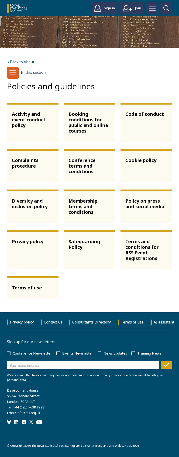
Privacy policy (27, 241)
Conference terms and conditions (82, 166)
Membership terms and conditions (83, 206)
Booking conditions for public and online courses (88, 122)
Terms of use (27, 288)
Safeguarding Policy (84, 244)
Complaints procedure (25, 163)
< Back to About (20, 61)
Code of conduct (144, 114)
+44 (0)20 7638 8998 (28, 407)
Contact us (53, 322)
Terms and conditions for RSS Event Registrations (142, 249)
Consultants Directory (91, 322)
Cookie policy (140, 160)
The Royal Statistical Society (49, 446)
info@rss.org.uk (28, 413)
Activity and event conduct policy (29, 119)
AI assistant (164, 322)
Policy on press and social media (144, 204)
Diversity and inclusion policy (30, 204)
